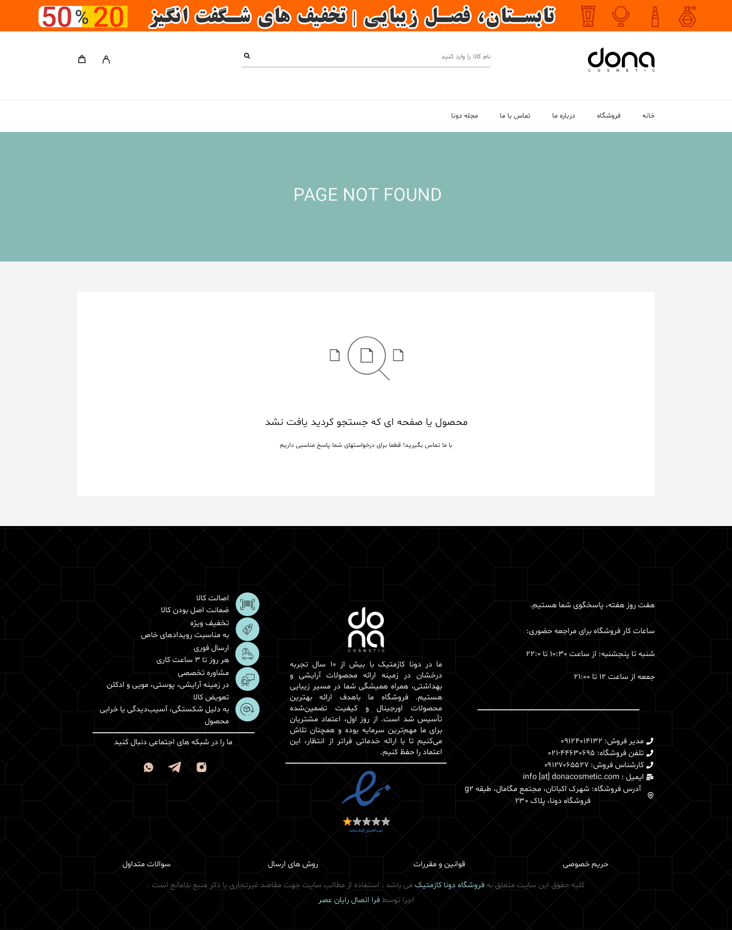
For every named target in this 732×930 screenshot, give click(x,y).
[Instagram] (201, 769)
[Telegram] (175, 769)
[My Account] (106, 59)
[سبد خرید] (82, 61)
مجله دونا (464, 116)
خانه (648, 116)
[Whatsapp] (148, 769)
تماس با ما (515, 116)
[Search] (247, 56)
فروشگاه (608, 116)
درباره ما (563, 116)
